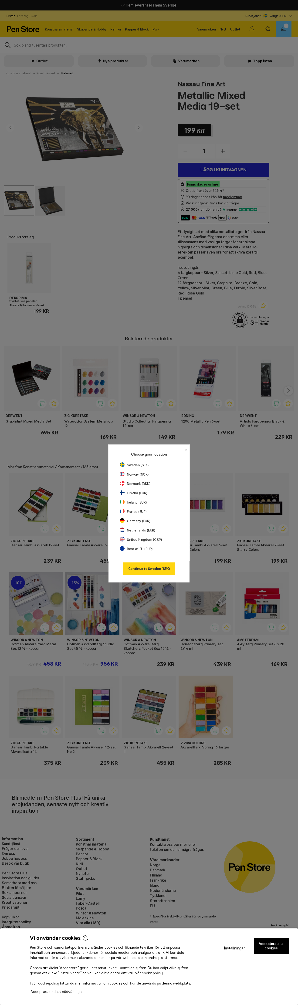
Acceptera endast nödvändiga (56, 991)
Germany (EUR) (138, 521)
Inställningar (234, 948)
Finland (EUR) (137, 493)
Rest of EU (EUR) (140, 549)
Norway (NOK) (138, 474)
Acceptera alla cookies (271, 945)
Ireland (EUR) (137, 502)
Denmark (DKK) (138, 484)
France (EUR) (137, 512)
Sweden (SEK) (138, 465)
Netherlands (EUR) (141, 530)
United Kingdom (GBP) (144, 539)
